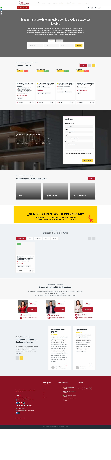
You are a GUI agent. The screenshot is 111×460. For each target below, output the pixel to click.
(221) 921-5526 (26, 398)
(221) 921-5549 (19, 398)
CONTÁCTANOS (23, 7)
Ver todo (91, 178)
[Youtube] (21, 403)
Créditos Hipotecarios (70, 2)
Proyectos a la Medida (58, 2)
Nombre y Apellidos (69, 123)
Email (66, 129)
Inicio (38, 2)
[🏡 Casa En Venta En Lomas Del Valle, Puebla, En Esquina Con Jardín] (60, 388)
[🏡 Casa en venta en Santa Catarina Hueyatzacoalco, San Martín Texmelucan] (60, 396)
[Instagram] (19, 403)
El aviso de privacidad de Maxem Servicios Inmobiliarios (78, 153)
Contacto (87, 2)
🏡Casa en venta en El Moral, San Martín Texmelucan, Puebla (69, 391)
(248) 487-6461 (21, 408)
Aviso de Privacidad (20, 418)
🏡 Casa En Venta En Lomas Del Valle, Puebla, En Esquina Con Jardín (69, 387)
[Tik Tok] (24, 403)
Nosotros (80, 2)
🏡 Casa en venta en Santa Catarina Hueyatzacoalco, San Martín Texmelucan (69, 395)
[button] (15, 310)
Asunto (66, 135)
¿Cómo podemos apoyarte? (71, 141)
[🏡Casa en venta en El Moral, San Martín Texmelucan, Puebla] (60, 392)
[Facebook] (17, 403)
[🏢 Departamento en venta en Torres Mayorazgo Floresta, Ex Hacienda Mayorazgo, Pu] (60, 400)
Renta (49, 2)
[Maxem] (24, 2)
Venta (43, 2)
